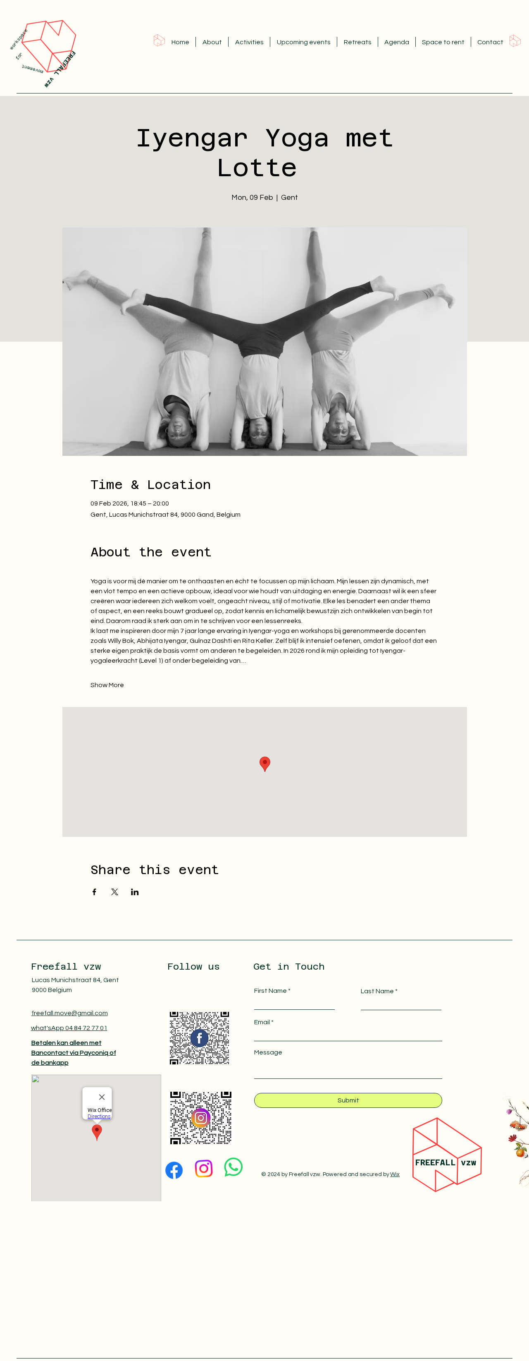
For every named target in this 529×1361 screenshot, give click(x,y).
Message (268, 1052)
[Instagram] (203, 1168)
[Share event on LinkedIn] (135, 892)
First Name (270, 990)
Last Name (377, 991)
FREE (425, 1162)
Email (262, 1022)
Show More (107, 685)
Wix (395, 1174)
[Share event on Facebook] (94, 892)
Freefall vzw (66, 966)
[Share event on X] (115, 892)
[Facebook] (174, 1168)
